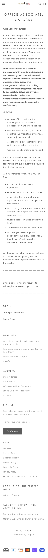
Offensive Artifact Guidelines (17, 386)
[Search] (40, 3)
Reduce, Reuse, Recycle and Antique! (21, 514)
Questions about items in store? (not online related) (21, 343)
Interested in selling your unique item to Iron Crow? (22, 350)
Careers (7, 395)
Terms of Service (11, 453)
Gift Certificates (11, 495)
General (7, 448)
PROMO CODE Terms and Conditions (21, 476)
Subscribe (12, 431)
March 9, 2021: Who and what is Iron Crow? (23, 518)
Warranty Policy (10, 467)
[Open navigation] (3, 3)
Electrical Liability (11, 457)
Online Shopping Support (15, 356)
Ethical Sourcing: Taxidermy (16, 390)
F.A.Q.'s (6, 361)
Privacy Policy (9, 471)
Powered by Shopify (24, 534)
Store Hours (9, 381)
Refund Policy (9, 462)
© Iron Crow (24, 531)
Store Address (10, 376)
